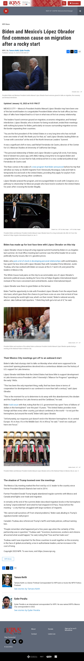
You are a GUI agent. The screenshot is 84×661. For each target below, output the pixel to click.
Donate (75, 3)
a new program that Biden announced (47, 167)
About (33, 629)
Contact (34, 634)
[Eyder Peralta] (7, 602)
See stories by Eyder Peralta (27, 610)
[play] (6, 11)
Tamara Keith (14, 50)
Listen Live (51, 634)
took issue (13, 405)
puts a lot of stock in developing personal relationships (37, 261)
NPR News (6, 24)
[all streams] (81, 11)
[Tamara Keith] (7, 580)
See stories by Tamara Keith (27, 588)
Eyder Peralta (25, 50)
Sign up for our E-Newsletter (71, 629)
